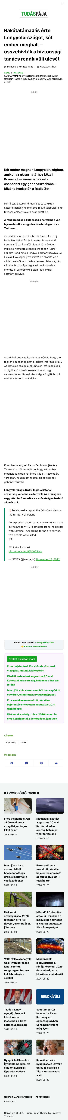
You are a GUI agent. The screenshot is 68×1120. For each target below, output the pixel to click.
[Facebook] (11, 763)
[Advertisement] (34, 129)
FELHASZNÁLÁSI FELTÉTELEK (18, 1097)
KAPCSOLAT (10, 1101)
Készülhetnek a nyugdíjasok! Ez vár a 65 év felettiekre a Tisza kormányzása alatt (49, 1068)
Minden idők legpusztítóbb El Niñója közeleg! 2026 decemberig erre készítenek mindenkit (49, 966)
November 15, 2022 (48, 559)
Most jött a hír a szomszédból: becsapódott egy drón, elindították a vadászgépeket (15, 873)
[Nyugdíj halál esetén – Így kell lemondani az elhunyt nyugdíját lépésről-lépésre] (18, 1047)
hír (23, 742)
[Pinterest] (41, 763)
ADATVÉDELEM (43, 1097)
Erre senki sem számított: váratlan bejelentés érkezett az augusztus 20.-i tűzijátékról (31, 704)
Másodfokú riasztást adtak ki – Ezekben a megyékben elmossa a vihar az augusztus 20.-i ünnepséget (49, 920)
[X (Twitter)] (26, 763)
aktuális (11, 742)
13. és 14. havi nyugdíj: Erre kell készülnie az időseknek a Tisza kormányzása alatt (15, 1017)
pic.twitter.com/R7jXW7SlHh (25, 551)
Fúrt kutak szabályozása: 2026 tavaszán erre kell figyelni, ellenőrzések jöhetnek (17, 920)
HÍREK (53, 67)
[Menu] (62, 4)
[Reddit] (56, 763)
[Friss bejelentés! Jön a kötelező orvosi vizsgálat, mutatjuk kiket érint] (18, 806)
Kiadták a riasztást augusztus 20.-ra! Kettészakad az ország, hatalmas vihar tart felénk (33, 680)
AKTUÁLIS (45, 67)
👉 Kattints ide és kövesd (34, 646)
